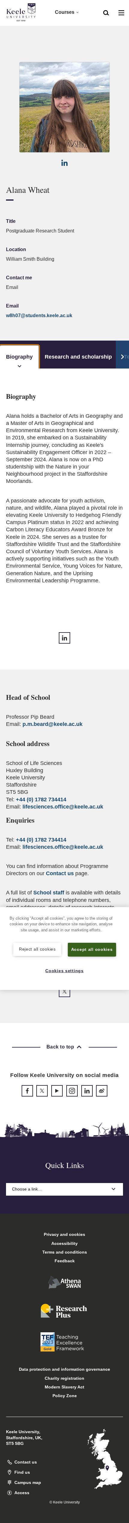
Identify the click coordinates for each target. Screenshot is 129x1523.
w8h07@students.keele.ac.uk (39, 315)
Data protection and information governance (64, 1369)
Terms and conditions (64, 1252)
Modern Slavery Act (64, 1387)
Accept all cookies (92, 949)
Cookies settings (64, 970)
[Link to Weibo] (101, 1091)
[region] (64, 948)
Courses (64, 12)
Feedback (65, 1260)
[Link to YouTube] (57, 1091)
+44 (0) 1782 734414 (41, 799)
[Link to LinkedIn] (64, 162)
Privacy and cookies (64, 1234)
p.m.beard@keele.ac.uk (52, 724)
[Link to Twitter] (64, 991)
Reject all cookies (37, 949)
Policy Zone (64, 1395)
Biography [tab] (19, 357)
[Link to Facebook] (27, 1091)
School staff (48, 893)
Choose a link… (27, 1189)
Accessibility (64, 1243)
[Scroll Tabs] (122, 355)
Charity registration (64, 1378)
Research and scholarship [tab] (78, 357)
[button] (106, 12)
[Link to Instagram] (72, 1091)
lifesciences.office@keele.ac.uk (62, 807)
